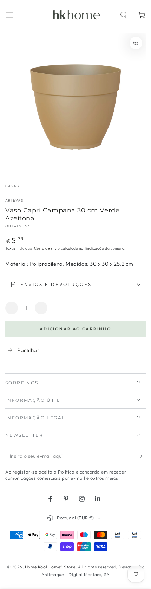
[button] (123, 15)
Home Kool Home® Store (50, 566)
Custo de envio (47, 248)
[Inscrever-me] (142, 456)
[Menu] (9, 15)
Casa (11, 186)
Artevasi (15, 200)
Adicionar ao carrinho (75, 328)
